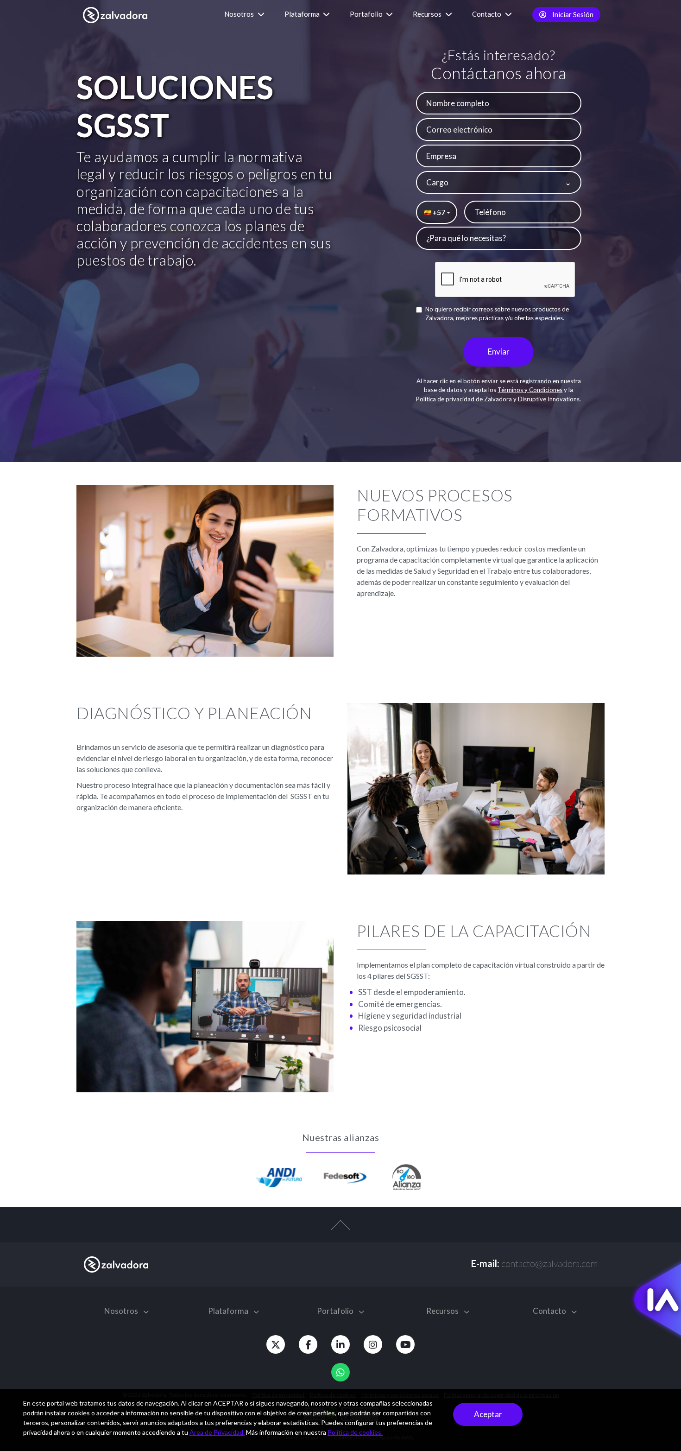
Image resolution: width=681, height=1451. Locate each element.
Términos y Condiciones (530, 389)
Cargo (437, 182)
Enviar (499, 351)
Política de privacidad (446, 399)
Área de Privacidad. (217, 1432)
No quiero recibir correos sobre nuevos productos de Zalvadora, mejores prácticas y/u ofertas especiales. (497, 313)
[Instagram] (373, 1344)
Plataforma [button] (302, 14)
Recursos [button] (428, 14)
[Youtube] (405, 1344)
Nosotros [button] (239, 14)
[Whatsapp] (340, 1372)
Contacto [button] (487, 14)
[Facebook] (308, 1344)
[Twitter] (275, 1344)
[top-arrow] (340, 1230)
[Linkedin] (340, 1344)
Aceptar (488, 1414)
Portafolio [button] (367, 14)
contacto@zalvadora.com (549, 1263)
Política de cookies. (355, 1432)
